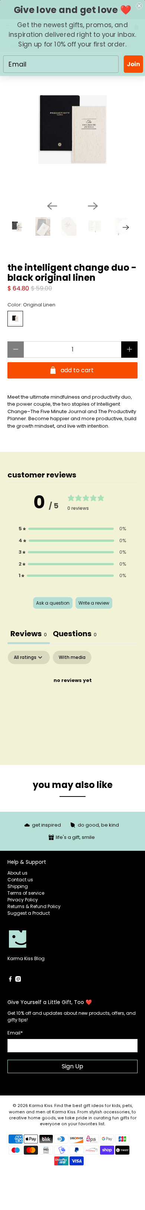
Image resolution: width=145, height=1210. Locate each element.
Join (133, 64)
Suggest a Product (28, 913)
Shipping (17, 886)
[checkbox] (72, 657)
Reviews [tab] (28, 633)
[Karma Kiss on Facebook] (10, 980)
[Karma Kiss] (39, 939)
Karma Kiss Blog (26, 958)
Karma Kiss (40, 1105)
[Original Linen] (15, 318)
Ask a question (53, 603)
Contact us (20, 879)
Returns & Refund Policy (34, 906)
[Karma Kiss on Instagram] (18, 980)
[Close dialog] (139, 6)
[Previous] (52, 206)
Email (15, 1032)
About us (17, 873)
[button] (72, 528)
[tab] (75, 634)
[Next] (93, 206)
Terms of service (25, 893)
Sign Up (72, 1066)
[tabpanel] (72, 705)
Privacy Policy (22, 900)
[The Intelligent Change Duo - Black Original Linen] (72, 129)
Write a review (93, 603)
